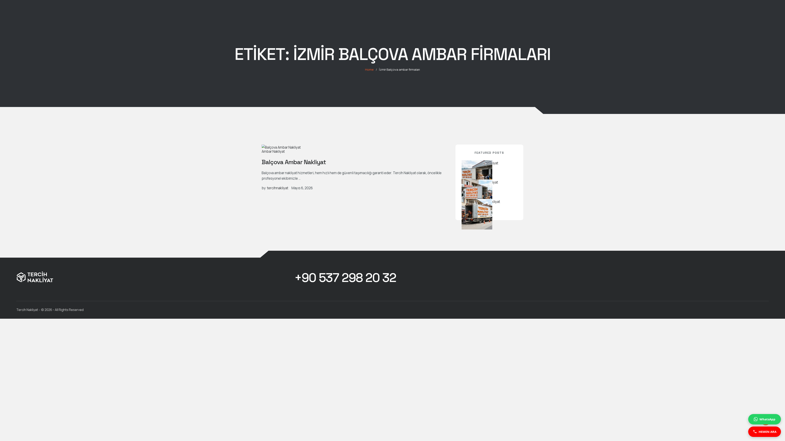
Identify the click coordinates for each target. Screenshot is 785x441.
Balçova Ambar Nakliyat (294, 162)
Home (369, 69)
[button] (345, 278)
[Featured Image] (281, 147)
